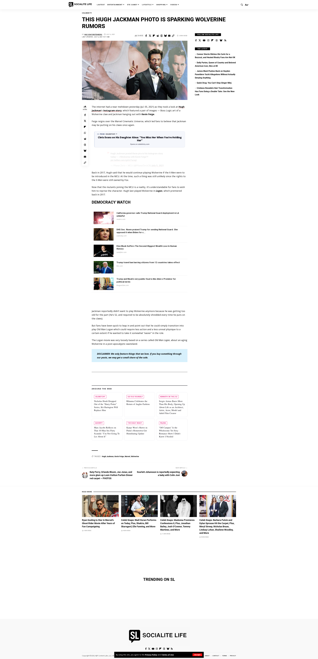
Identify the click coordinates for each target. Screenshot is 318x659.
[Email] (169, 36)
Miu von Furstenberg (93, 34)
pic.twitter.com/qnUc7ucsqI (124, 160)
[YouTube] (204, 40)
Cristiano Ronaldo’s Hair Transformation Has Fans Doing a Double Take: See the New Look (215, 91)
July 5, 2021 (158, 165)
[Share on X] (150, 36)
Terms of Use (167, 655)
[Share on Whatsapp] (85, 133)
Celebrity (87, 13)
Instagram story (112, 110)
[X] (199, 40)
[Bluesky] (221, 40)
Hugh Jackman (108, 456)
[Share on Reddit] (157, 36)
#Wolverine (124, 157)
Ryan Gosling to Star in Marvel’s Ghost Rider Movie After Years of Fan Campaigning (98, 523)
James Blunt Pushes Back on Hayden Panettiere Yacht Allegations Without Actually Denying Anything (215, 74)
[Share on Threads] (161, 36)
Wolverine (135, 456)
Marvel (127, 456)
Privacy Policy (151, 655)
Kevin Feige (119, 456)
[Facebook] (196, 40)
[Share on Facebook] (146, 36)
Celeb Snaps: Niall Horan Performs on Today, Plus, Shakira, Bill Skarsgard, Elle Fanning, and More (138, 523)
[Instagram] (208, 40)
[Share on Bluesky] (165, 36)
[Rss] (225, 40)
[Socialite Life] (80, 4)
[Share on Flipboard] (154, 36)
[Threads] (216, 40)
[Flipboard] (212, 40)
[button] (197, 654)
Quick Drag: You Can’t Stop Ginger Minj (214, 83)
